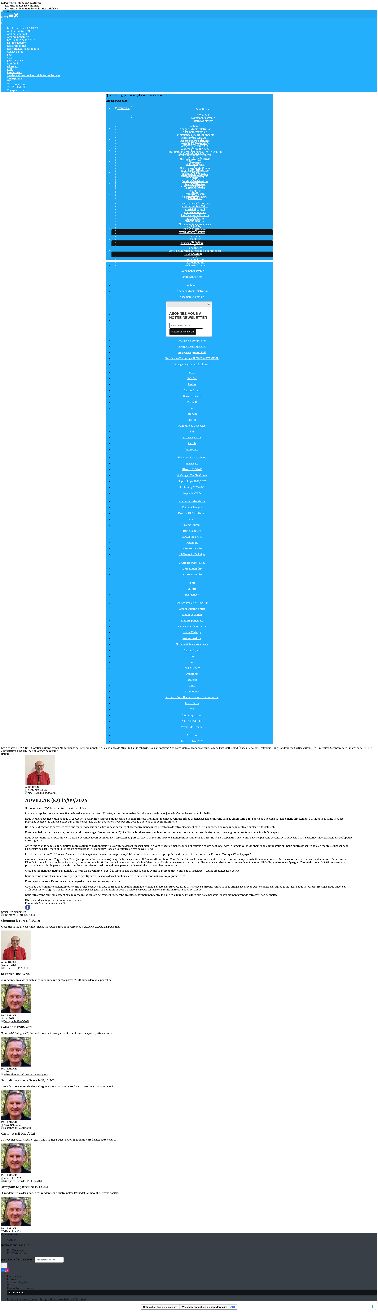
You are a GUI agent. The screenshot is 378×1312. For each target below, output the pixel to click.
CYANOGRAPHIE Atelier (192, 513)
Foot (9, 54)
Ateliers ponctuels (18, 36)
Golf (9, 57)
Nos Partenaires (16, 1253)
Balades (195, 151)
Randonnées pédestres (192, 425)
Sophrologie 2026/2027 (192, 481)
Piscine (192, 419)
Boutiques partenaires (195, 181)
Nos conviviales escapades (23, 48)
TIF (9, 81)
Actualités (203, 114)
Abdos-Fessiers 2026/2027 (195, 159)
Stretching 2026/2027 (192, 487)
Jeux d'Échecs (15, 60)
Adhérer (195, 126)
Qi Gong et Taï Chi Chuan (195, 168)
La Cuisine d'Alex (192, 536)
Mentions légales (17, 1282)
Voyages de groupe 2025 (192, 340)
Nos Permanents (17, 1250)
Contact (11, 1239)
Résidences (192, 594)
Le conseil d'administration (194, 128)
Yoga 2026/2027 (192, 493)
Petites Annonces (192, 276)
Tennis (192, 443)
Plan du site (14, 1276)
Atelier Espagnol (17, 33)
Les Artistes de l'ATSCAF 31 (23, 28)
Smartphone (14, 78)
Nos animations (16, 45)
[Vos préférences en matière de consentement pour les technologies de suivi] (373, 1307)
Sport (195, 192)
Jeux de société (192, 530)
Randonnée (32, 903)
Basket (192, 384)
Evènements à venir (192, 270)
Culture (194, 195)
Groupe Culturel (192, 524)
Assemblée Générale (192, 296)
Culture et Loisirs (192, 574)
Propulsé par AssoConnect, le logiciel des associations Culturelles (46, 1299)
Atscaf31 (61, 903)
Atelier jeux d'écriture (195, 170)
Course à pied (15, 51)
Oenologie (13, 63)
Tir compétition (16, 84)
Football (192, 402)
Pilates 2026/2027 (192, 469)
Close (208, 304)
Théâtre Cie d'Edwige (192, 554)
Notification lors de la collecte (160, 1307)
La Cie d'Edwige (16, 42)
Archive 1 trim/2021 (195, 228)
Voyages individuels (195, 140)
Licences (12, 1279)
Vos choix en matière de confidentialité (204, 1307)
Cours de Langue (195, 173)
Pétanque (12, 66)
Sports (43, 903)
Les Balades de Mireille (21, 39)
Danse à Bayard (192, 396)
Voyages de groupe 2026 (195, 145)
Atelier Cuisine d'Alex (20, 31)
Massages (195, 162)
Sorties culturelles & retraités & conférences (33, 75)
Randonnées (14, 72)
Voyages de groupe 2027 (192, 352)
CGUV (10, 1285)
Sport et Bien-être (195, 184)
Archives (195, 225)
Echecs (195, 179)
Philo (10, 69)
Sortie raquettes (192, 437)
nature (52, 903)
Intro (195, 137)
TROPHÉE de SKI (17, 87)
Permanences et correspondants (195, 134)
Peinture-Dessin (192, 548)
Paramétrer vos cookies (21, 1288)
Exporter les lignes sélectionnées (21, 2)
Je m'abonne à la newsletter (17, 1259)
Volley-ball (192, 449)
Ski (192, 431)
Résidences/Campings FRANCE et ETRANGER (192, 358)
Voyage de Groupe (17, 90)
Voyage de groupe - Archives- (192, 364)
